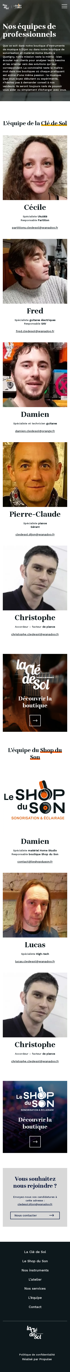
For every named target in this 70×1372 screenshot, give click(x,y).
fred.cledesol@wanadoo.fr (35, 331)
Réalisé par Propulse (37, 1359)
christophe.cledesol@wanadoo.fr (35, 634)
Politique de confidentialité (37, 1354)
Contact (35, 1307)
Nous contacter (25, 1215)
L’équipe (35, 1298)
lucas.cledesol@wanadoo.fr (35, 961)
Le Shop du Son (35, 1261)
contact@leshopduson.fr (35, 861)
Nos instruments (35, 1270)
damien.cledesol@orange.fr (35, 431)
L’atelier (35, 1279)
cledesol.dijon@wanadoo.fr (35, 534)
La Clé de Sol (35, 1252)
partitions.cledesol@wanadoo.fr (35, 227)
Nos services (35, 1288)
